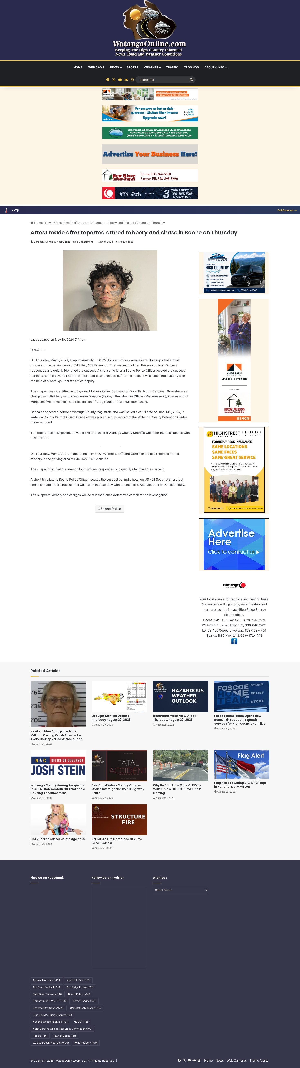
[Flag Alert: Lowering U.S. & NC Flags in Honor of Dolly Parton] (241, 764)
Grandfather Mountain (86, 1007)
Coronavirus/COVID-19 (50, 1000)
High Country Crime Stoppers (53, 1014)
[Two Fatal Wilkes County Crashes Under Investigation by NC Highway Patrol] (119, 765)
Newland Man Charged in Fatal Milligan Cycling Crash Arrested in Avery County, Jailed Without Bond (56, 735)
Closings (191, 67)
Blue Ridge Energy (79, 987)
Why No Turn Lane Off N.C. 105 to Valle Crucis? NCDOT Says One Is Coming (177, 789)
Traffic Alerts (259, 1060)
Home (78, 67)
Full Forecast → (287, 210)
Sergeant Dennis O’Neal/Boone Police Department (63, 241)
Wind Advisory (85, 1042)
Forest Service (84, 1000)
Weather (151, 67)
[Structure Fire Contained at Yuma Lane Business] (119, 819)
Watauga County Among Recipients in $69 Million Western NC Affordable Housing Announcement (58, 789)
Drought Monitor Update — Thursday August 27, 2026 (112, 718)
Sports (132, 67)
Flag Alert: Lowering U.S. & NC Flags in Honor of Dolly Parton (240, 785)
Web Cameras (237, 1060)
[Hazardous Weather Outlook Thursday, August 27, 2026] (180, 696)
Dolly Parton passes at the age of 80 (58, 839)
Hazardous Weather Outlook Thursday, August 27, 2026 (174, 718)
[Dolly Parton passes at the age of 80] (58, 819)
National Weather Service (50, 1021)
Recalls (40, 1035)
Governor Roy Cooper (48, 1007)
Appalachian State (47, 980)
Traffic (172, 67)
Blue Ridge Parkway (47, 994)
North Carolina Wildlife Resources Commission (62, 1028)
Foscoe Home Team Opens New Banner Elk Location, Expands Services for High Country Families (239, 720)
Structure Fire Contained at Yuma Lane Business (117, 841)
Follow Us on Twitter (108, 878)
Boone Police (110, 509)
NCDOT (81, 1021)
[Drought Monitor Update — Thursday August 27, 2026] (119, 696)
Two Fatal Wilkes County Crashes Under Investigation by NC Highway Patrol (118, 789)
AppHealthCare (78, 980)
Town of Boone (65, 1035)
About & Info (214, 67)
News (114, 67)
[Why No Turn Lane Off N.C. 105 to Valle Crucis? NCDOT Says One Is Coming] (180, 765)
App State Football (47, 987)
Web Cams (96, 67)
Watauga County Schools (51, 1042)
